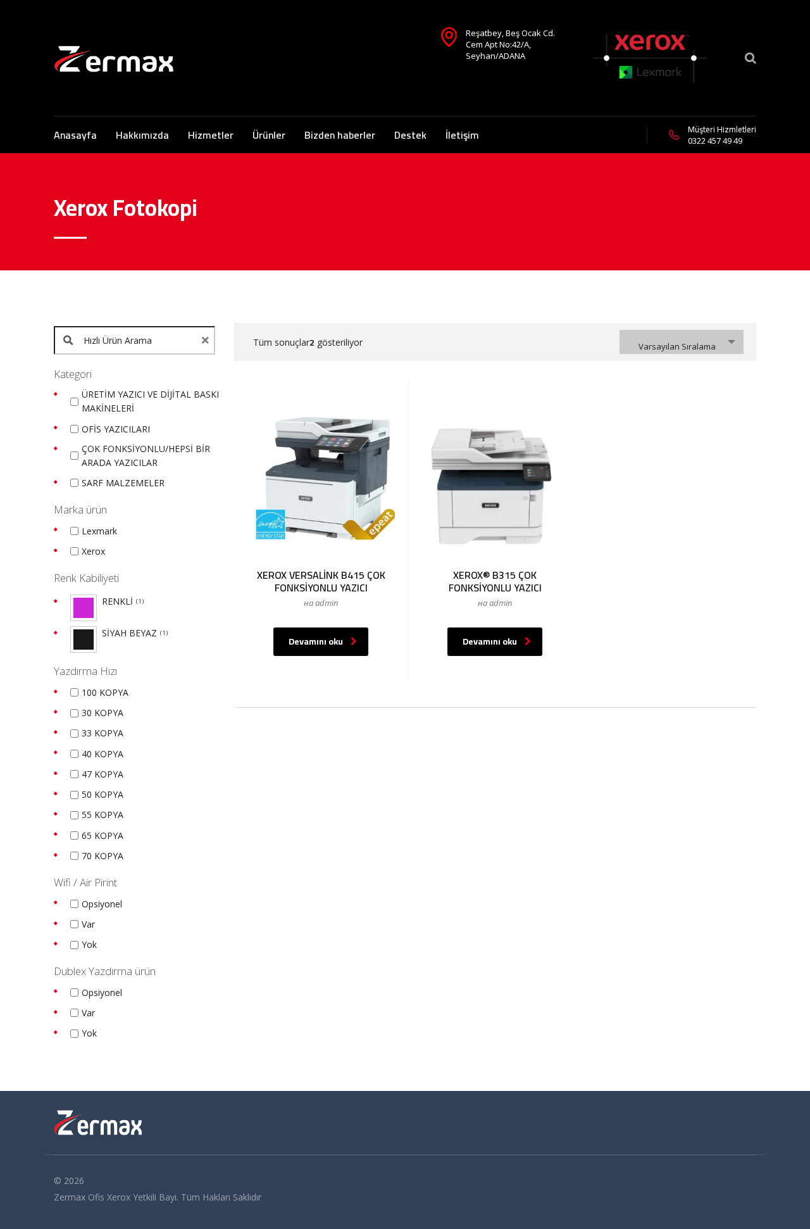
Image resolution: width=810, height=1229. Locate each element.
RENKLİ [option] (122, 601)
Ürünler (268, 134)
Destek (410, 134)
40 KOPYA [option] (102, 754)
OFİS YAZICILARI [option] (116, 429)
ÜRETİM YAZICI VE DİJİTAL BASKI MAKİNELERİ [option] (150, 401)
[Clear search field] (207, 340)
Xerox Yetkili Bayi (142, 1197)
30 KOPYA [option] (102, 713)
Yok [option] (89, 944)
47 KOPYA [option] (102, 774)
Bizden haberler (339, 134)
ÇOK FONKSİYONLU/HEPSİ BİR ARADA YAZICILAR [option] (146, 456)
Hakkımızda (142, 134)
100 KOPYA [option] (105, 692)
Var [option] (88, 924)
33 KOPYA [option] (102, 733)
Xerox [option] (93, 551)
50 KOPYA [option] (102, 794)
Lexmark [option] (99, 531)
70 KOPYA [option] (102, 856)
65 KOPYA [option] (102, 835)
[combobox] (682, 342)
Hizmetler (211, 134)
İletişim (462, 134)
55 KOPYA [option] (102, 815)
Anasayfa (75, 134)
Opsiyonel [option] (102, 904)
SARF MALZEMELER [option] (123, 483)
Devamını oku (316, 641)
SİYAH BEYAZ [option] (134, 633)
